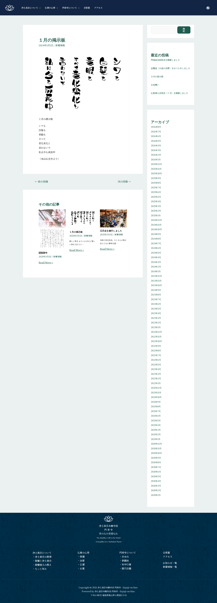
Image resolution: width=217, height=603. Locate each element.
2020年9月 (156, 457)
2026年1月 (156, 159)
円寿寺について (127, 552)
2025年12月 (156, 164)
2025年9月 (156, 178)
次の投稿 (124, 181)
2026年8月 (156, 126)
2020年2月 (156, 490)
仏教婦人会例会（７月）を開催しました (169, 93)
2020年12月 (156, 443)
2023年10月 (156, 285)
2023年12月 (156, 275)
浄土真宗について (42, 552)
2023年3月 (156, 317)
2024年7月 (156, 243)
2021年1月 (155, 439)
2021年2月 (156, 434)
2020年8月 (156, 462)
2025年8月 (156, 182)
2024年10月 (156, 229)
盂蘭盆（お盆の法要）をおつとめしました (170, 68)
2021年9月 (156, 401)
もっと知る (41, 568)
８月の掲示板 (157, 76)
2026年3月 (156, 150)
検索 (184, 30)
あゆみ (125, 556)
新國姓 (125, 560)
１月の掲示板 (76, 232)
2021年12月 (156, 387)
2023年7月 (156, 299)
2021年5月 (156, 420)
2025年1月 (156, 215)
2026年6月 (156, 136)
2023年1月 (156, 327)
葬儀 (82, 556)
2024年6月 (156, 247)
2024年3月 (156, 262)
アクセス (167, 556)
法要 (82, 560)
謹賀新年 (43, 252)
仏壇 (82, 564)
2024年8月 (156, 238)
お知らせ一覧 (170, 563)
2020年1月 (156, 495)
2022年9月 (156, 345)
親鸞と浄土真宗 (43, 560)
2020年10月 (156, 453)
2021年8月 (156, 406)
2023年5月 (156, 308)
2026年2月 (156, 154)
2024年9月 (156, 234)
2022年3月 (156, 373)
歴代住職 (126, 568)
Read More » (46, 262)
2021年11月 (156, 392)
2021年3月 (156, 429)
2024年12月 (156, 220)
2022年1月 (156, 383)
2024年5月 (156, 252)
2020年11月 (156, 448)
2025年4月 (156, 201)
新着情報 (60, 45)
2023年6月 (156, 303)
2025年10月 (156, 173)
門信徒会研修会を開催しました (165, 59)
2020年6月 (156, 471)
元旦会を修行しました (111, 230)
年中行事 (126, 564)
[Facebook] (208, 8)
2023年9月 (156, 289)
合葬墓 (166, 552)
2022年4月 (156, 369)
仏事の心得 (83, 552)
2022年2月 (156, 378)
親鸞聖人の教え (43, 564)
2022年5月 (156, 364)
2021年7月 (156, 411)
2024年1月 (156, 271)
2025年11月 (156, 168)
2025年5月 (156, 196)
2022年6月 (156, 359)
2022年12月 (156, 331)
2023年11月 (156, 280)
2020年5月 (156, 476)
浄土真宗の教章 (43, 556)
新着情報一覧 (170, 567)
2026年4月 (156, 145)
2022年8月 (156, 350)
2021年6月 (156, 415)
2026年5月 (156, 140)
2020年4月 (156, 480)
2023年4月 (156, 313)
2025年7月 (156, 187)
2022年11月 (156, 336)
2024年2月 (156, 266)
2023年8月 (156, 294)
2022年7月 (156, 355)
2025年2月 (156, 210)
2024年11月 (156, 224)
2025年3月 (156, 206)
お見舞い (155, 84)
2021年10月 (156, 397)
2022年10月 (156, 341)
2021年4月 (156, 425)
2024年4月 (156, 257)
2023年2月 (156, 322)
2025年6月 (156, 192)
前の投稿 (41, 181)
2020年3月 (156, 485)
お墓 (82, 568)
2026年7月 (156, 131)
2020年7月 (156, 467)
